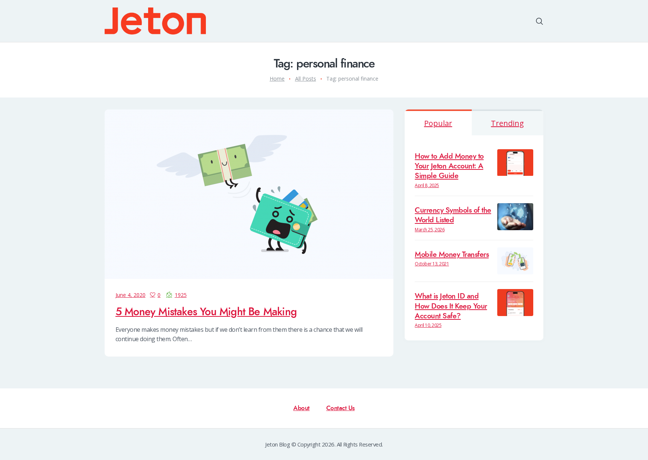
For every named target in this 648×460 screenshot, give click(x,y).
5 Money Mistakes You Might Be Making (206, 312)
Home (277, 78)
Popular (438, 123)
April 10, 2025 (428, 325)
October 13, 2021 (432, 264)
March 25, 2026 (429, 229)
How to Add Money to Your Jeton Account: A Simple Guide (449, 166)
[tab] (438, 122)
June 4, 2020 (131, 294)
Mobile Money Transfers (452, 254)
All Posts (305, 78)
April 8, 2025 (427, 185)
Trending (507, 123)
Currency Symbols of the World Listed (453, 215)
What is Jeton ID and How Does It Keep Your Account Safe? (451, 306)
